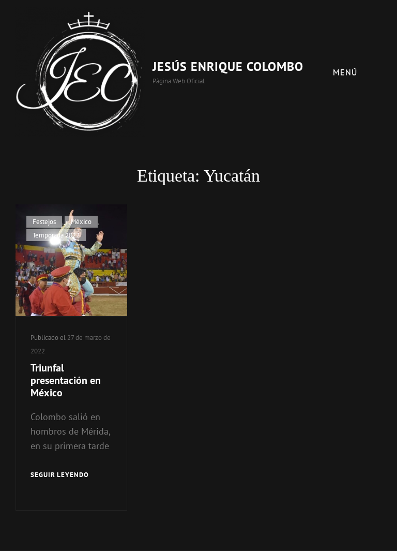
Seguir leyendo (59, 475)
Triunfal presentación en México (65, 380)
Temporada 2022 (56, 235)
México (81, 221)
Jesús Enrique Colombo (227, 66)
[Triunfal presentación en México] (71, 260)
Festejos (44, 221)
